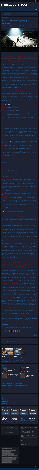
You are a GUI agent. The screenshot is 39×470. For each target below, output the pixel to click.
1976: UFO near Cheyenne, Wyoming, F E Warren (19, 358)
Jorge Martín (10, 455)
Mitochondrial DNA (9, 457)
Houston (12, 453)
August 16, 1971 (7, 104)
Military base (11, 328)
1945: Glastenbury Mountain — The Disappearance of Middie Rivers (22, 369)
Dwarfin (3, 452)
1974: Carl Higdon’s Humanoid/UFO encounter (6, 358)
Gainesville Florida (5, 453)
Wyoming (5, 328)
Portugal (13, 459)
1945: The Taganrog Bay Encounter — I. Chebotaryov (12, 391)
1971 (8, 328)
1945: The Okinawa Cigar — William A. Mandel (4, 375)
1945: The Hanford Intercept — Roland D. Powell (22, 375)
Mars (3, 457)
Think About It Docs (14, 4)
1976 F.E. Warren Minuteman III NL (13, 210)
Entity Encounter (8, 327)
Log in (3, 397)
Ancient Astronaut (5, 450)
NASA (3, 459)
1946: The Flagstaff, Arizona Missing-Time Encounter (4, 369)
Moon (15, 457)
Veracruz (10, 462)
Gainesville (9, 452)
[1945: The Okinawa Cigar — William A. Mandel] (24, 412)
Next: (30, 334)
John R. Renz (31, 327)
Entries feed (4, 399)
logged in (8, 341)
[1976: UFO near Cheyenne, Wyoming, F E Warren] (19, 351)
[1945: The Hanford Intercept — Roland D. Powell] (33, 412)
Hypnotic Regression (15, 327)
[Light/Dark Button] (36, 9)
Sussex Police (4, 462)
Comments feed (5, 401)
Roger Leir (4, 460)
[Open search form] (37, 10)
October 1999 (8, 459)
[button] (3, 331)
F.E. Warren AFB (24, 327)
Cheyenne (20, 327)
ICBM (28, 327)
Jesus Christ (4, 455)
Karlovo (15, 455)
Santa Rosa (9, 460)
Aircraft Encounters (33, 413)
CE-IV (11, 141)
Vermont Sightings (14, 413)
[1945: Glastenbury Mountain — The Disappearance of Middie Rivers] (15, 412)
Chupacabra (13, 450)
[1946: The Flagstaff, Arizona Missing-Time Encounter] (6, 412)
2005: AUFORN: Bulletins (7, 448)
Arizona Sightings (5, 413)
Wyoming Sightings (5, 324)
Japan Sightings (23, 413)
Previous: (10, 333)
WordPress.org (4, 403)
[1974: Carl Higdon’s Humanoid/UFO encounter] (7, 351)
